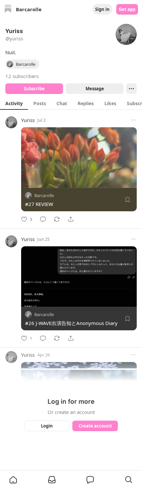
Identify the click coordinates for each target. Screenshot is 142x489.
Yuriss (28, 120)
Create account (95, 426)
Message (95, 89)
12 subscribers (22, 76)
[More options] (133, 120)
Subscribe (34, 89)
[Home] (8, 9)
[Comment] (43, 219)
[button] (13, 479)
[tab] (14, 103)
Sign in (102, 9)
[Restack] (56, 219)
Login (47, 426)
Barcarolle (44, 195)
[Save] (127, 199)
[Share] (70, 219)
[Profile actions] (131, 88)
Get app (127, 9)
